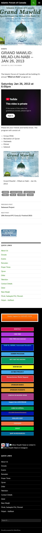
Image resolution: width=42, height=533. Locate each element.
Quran (3, 271)
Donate (4, 255)
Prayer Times (5, 267)
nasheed (22, 195)
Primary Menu (39, 3)
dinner (5, 192)
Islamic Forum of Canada (13, 3)
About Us (4, 251)
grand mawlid (16, 192)
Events (4, 49)
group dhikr (29, 192)
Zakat (3, 288)
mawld (5, 195)
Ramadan (4, 263)
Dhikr (3, 275)
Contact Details (6, 284)
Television (4, 280)
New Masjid (5, 292)
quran (30, 195)
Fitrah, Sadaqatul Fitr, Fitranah (12, 296)
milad (13, 195)
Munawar (18, 65)
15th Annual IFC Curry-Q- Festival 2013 (16, 214)
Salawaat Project (7, 206)
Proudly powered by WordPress (10, 530)
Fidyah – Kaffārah (7, 300)
